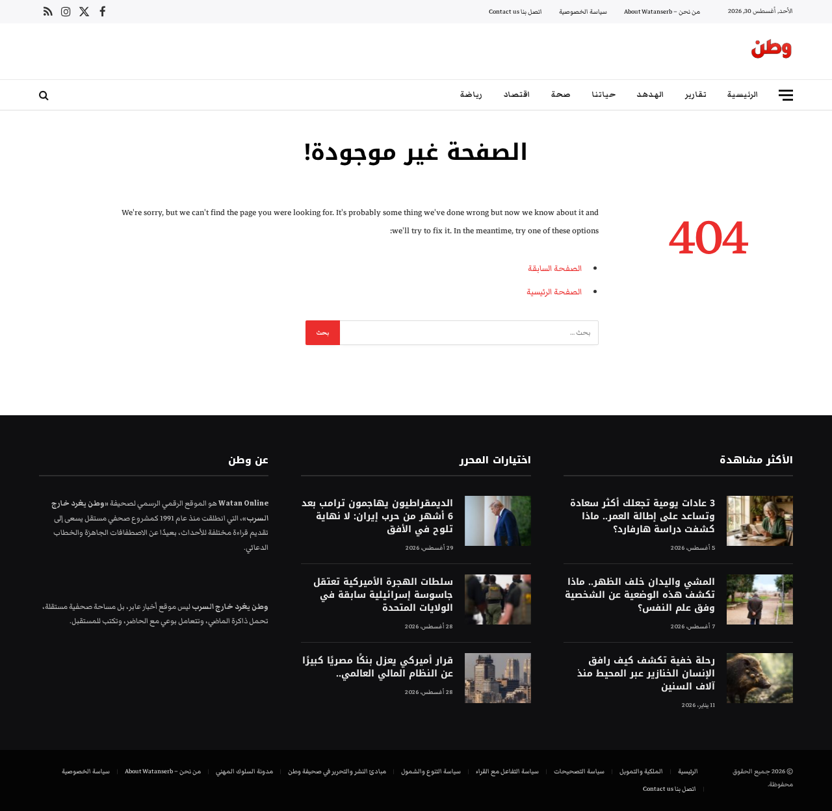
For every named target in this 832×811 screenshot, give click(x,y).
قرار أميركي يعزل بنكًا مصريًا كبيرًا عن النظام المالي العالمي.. (377, 667)
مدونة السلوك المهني (244, 771)
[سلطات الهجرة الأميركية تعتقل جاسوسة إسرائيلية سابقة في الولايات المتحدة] (498, 599)
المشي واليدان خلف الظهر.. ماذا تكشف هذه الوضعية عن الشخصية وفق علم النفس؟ (640, 595)
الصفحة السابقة (555, 268)
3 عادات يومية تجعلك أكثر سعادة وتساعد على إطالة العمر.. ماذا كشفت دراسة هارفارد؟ (642, 516)
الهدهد (650, 94)
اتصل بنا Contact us (515, 11)
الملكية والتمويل (641, 771)
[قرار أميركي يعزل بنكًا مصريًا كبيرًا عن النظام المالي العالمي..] (498, 678)
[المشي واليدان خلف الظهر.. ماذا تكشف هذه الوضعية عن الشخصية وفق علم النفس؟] (760, 599)
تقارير (696, 94)
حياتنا (604, 94)
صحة (561, 94)
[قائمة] (786, 95)
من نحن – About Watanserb (662, 11)
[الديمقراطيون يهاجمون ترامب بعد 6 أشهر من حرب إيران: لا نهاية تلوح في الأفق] (498, 521)
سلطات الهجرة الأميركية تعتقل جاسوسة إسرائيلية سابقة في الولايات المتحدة (382, 595)
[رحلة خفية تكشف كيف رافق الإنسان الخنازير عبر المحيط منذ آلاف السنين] (760, 678)
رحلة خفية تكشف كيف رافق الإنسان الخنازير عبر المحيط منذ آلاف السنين (646, 673)
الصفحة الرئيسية (554, 291)
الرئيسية (743, 94)
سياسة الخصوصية (583, 11)
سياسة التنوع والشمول (431, 771)
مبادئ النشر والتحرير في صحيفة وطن (337, 771)
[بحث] (45, 95)
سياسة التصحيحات (579, 771)
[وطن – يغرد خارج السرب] (771, 51)
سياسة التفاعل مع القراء (507, 771)
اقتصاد (516, 94)
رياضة (471, 94)
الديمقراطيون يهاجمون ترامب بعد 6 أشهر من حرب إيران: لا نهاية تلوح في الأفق (377, 516)
